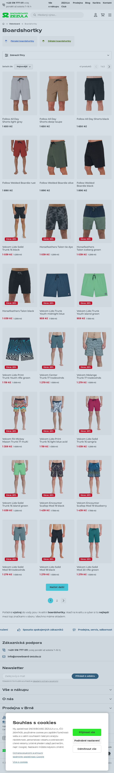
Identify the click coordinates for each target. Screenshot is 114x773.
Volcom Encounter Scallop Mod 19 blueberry (92, 504)
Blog (87, 3)
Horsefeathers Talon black (18, 311)
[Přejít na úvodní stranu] (3, 23)
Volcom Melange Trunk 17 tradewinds (89, 376)
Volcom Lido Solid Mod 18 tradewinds (13, 568)
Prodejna (78, 3)
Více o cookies (20, 762)
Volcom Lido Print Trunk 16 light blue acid (53, 440)
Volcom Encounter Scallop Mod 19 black (52, 504)
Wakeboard (14, 24)
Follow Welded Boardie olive (56, 182)
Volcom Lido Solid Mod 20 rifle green (88, 568)
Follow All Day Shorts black (93, 119)
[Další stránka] (109, 66)
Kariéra (96, 3)
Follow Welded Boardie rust (19, 182)
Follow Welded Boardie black (85, 184)
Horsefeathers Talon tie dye (56, 247)
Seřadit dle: (7, 67)
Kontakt (107, 3)
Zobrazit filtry (17, 55)
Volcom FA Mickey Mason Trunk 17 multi (15, 440)
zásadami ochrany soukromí (45, 681)
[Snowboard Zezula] (15, 15)
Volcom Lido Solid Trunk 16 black (12, 248)
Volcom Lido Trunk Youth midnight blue (52, 312)
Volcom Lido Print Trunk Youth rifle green (16, 376)
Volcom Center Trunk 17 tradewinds (52, 376)
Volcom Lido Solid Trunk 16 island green (15, 504)
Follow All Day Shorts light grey (12, 120)
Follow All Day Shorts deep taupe (51, 120)
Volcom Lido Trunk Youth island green (88, 312)
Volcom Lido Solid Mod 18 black (50, 568)
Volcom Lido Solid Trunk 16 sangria (87, 440)
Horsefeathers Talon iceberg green (89, 248)
